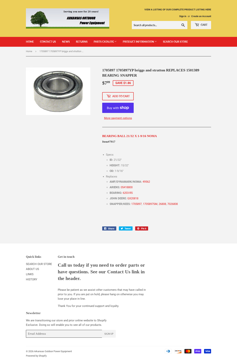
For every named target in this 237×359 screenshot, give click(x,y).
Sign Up (108, 333)
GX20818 (132, 198)
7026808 (172, 204)
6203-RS (128, 193)
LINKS (30, 274)
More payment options (118, 118)
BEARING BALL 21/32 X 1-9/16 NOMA (129, 136)
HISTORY (31, 279)
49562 (146, 181)
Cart (203, 24)
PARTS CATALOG (104, 41)
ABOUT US (32, 269)
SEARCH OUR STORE (175, 41)
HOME (30, 41)
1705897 (136, 204)
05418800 (127, 187)
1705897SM (150, 204)
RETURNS (82, 41)
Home (29, 51)
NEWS (66, 41)
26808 (162, 204)
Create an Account (201, 16)
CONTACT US (48, 41)
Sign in (182, 16)
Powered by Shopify (36, 355)
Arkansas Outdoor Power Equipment (53, 351)
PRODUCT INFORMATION (139, 41)
